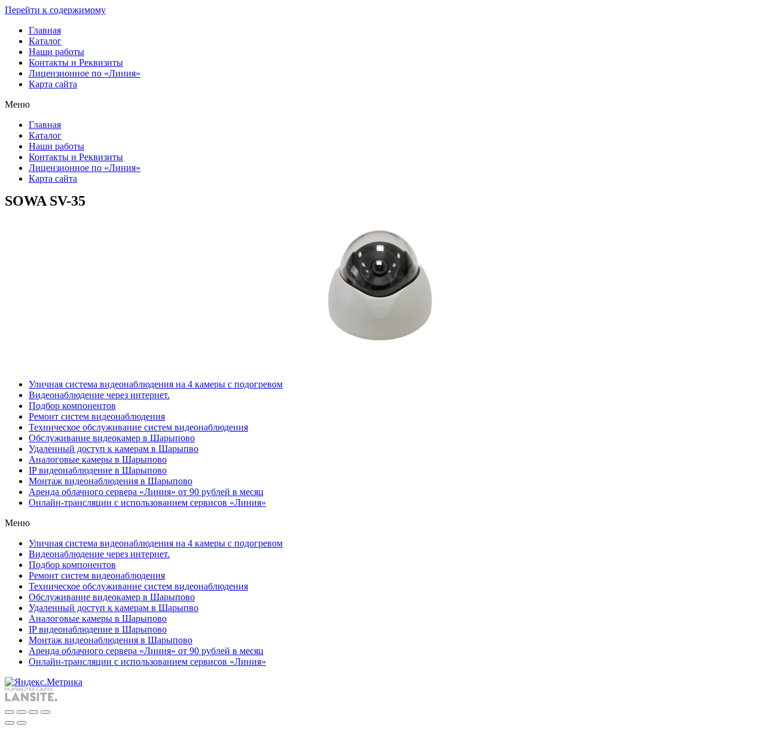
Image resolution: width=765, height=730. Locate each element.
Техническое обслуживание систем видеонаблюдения (138, 427)
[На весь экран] (33, 712)
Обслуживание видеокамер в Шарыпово (112, 438)
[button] (382, 104)
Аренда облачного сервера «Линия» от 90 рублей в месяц (146, 492)
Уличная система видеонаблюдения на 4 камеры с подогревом (156, 384)
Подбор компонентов (72, 406)
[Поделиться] (21, 712)
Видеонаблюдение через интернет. (99, 395)
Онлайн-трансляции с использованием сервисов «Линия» (147, 502)
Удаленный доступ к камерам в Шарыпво (113, 449)
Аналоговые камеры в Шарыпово (98, 459)
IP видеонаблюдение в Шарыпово (98, 470)
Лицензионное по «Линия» (84, 73)
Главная (45, 30)
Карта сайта (53, 84)
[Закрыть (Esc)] (9, 712)
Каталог (45, 41)
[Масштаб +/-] (45, 712)
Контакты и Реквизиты (76, 62)
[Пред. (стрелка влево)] (9, 723)
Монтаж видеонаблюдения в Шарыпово (110, 481)
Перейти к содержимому (55, 10)
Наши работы (56, 52)
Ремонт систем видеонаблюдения (97, 416)
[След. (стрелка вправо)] (21, 723)
